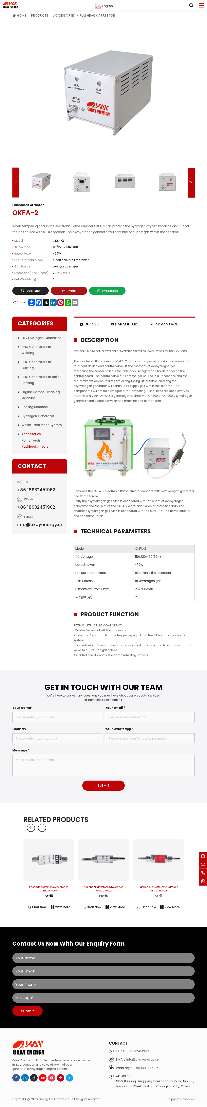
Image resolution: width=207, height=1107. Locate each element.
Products (40, 15)
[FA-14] (103, 860)
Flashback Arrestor (97, 15)
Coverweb (187, 1099)
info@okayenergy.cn (40, 524)
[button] (15, 183)
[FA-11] (158, 860)
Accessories (64, 15)
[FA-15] (48, 860)
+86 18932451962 (36, 490)
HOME (21, 15)
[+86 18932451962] (203, 873)
